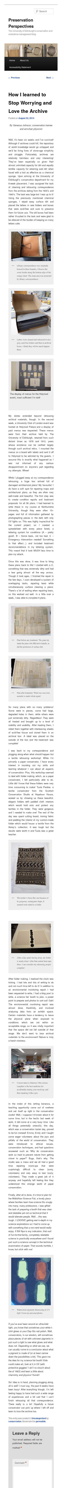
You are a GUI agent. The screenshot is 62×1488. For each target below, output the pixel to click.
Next (50, 77)
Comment (21, 1463)
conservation (14, 1421)
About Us (24, 60)
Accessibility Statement (20, 67)
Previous (14, 77)
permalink (41, 1421)
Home (12, 60)
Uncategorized (39, 1418)
